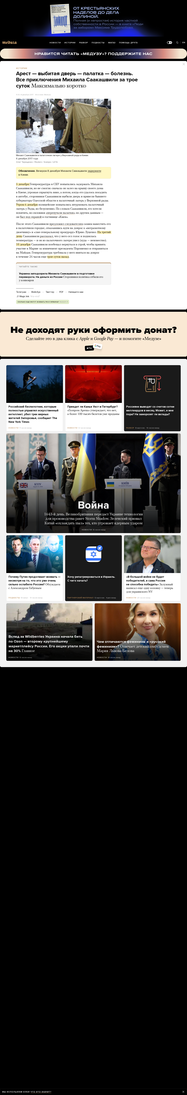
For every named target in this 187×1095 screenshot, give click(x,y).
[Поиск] (177, 42)
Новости (55, 42)
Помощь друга (128, 42)
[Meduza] (9, 42)
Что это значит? (41, 1092)
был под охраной (31, 217)
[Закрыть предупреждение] (183, 1092)
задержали (94, 170)
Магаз (111, 42)
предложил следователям (66, 224)
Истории (70, 42)
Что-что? (35, 296)
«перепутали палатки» (60, 213)
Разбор (83, 42)
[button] (63, 126)
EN (183, 42)
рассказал (46, 236)
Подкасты (98, 42)
